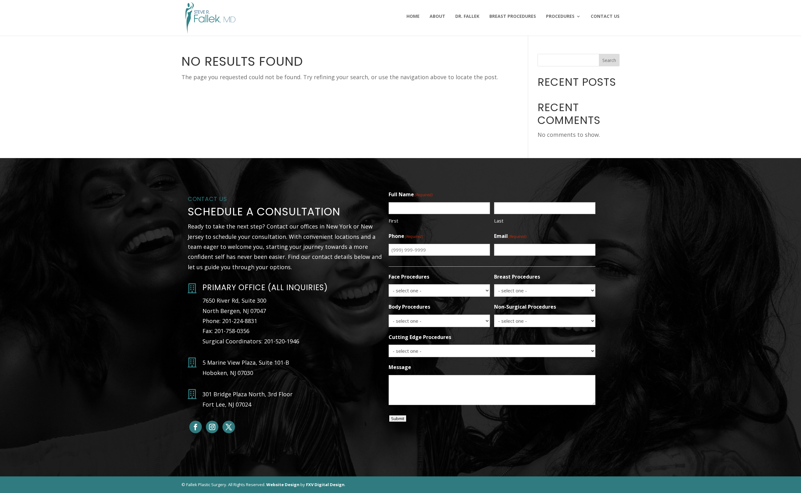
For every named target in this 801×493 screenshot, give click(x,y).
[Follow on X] (228, 427)
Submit (397, 418)
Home (413, 16)
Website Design (282, 484)
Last (498, 221)
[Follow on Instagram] (212, 427)
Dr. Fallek (467, 16)
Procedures (560, 16)
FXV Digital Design (325, 484)
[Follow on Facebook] (195, 427)
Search (609, 60)
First (393, 221)
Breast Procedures (512, 16)
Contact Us (605, 16)
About (437, 16)
